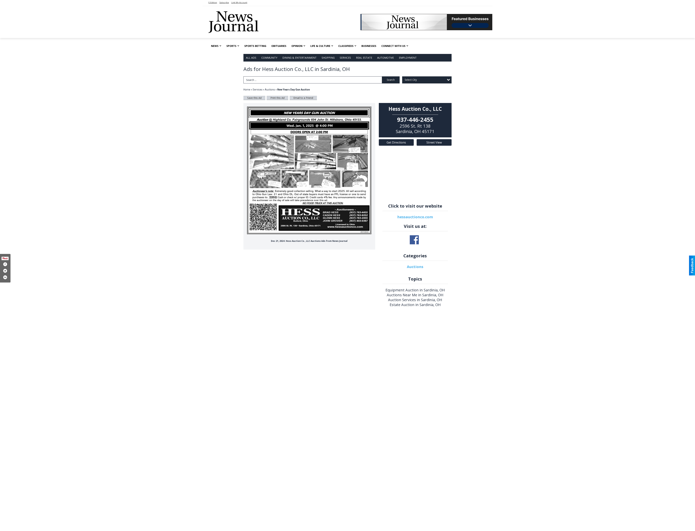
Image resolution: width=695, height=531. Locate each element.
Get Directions (396, 142)
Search (391, 79)
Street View (434, 142)
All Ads (251, 57)
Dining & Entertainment (299, 57)
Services (345, 57)
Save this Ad (254, 98)
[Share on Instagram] (5, 277)
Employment (408, 57)
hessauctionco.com (415, 217)
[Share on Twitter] (5, 270)
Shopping (328, 57)
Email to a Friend (303, 98)
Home (246, 89)
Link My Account (239, 2)
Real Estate (364, 57)
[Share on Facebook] (5, 264)
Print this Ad (277, 98)
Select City (411, 79)
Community (269, 57)
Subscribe (224, 2)
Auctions (270, 89)
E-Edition (212, 2)
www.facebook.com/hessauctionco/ (414, 239)
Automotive (385, 57)
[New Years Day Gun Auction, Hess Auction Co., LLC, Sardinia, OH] (309, 170)
